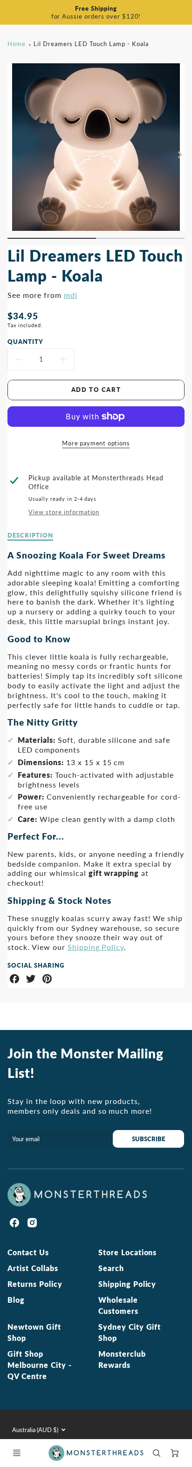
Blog (16, 1299)
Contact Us (28, 1252)
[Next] (180, 154)
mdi (70, 294)
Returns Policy (34, 1283)
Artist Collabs (32, 1268)
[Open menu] (16, 1453)
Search (111, 1268)
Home (16, 43)
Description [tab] (30, 535)
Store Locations (127, 1252)
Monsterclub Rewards (122, 1359)
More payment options (96, 443)
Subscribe (148, 1139)
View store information (63, 512)
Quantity (25, 341)
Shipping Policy (96, 946)
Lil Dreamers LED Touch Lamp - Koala (91, 43)
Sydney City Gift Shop (129, 1332)
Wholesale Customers (118, 1305)
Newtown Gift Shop (34, 1332)
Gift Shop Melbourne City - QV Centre (39, 1364)
